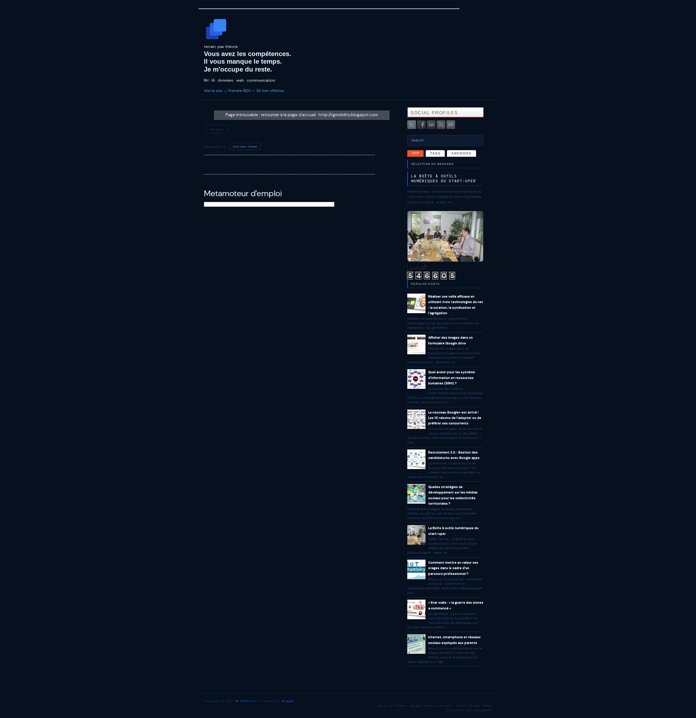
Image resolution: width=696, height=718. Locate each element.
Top (415, 153)
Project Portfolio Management (469, 710)
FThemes (400, 705)
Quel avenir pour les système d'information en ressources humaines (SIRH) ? (451, 377)
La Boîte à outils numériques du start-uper (443, 178)
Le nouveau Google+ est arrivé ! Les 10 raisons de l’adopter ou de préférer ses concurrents (454, 418)
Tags (435, 153)
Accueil (216, 129)
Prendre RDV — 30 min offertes (256, 90)
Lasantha (444, 705)
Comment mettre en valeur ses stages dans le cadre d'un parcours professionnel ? (453, 568)
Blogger (288, 701)
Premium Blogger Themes (474, 705)
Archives (461, 153)
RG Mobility (245, 701)
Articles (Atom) (245, 146)
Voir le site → (215, 90)
